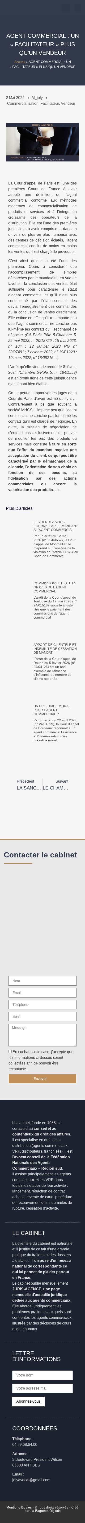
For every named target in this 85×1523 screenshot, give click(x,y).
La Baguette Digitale (45, 1511)
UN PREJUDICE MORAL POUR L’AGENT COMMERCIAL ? (52, 710)
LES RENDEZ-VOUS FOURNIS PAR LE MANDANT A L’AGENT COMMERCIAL (56, 526)
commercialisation (22, 103)
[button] (78, 8)
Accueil (19, 62)
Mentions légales (19, 1507)
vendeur (68, 103)
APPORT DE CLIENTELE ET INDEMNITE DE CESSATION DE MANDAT (55, 649)
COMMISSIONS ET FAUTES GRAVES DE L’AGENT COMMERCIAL (55, 587)
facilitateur (49, 103)
